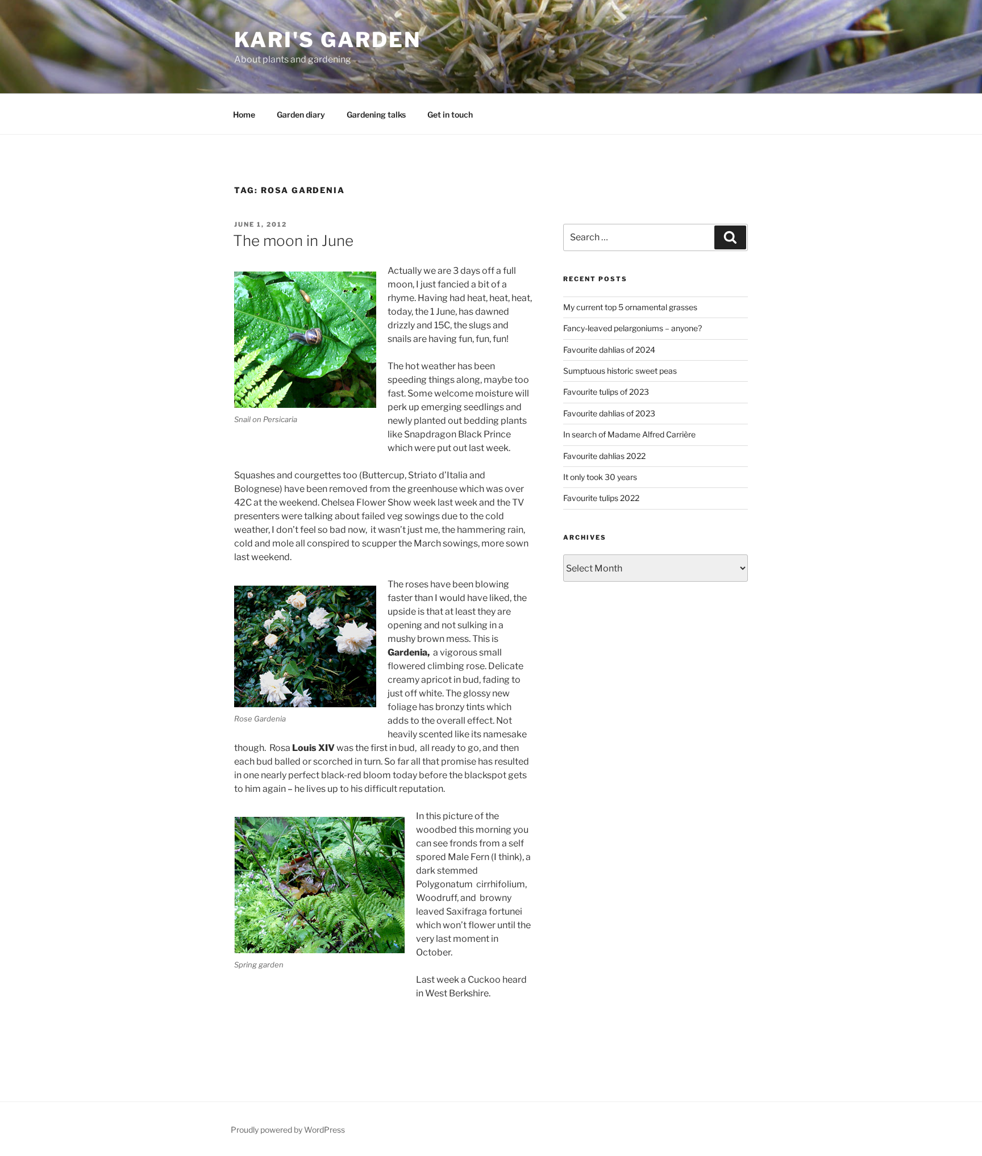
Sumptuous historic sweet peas (620, 370)
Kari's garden (327, 39)
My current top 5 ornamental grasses (630, 307)
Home (244, 114)
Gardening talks (376, 114)
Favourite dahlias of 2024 (609, 349)
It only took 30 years (600, 477)
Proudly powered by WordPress (288, 1129)
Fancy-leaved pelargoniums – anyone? (632, 328)
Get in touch (450, 114)
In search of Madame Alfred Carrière (629, 434)
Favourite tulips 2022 (601, 498)
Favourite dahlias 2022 (604, 456)
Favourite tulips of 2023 (606, 392)
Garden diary (301, 114)
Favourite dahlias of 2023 (609, 413)
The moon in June (293, 240)
